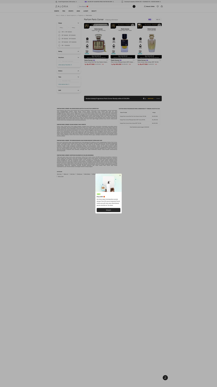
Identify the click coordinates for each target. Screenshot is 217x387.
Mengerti (108, 210)
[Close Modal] (120, 175)
